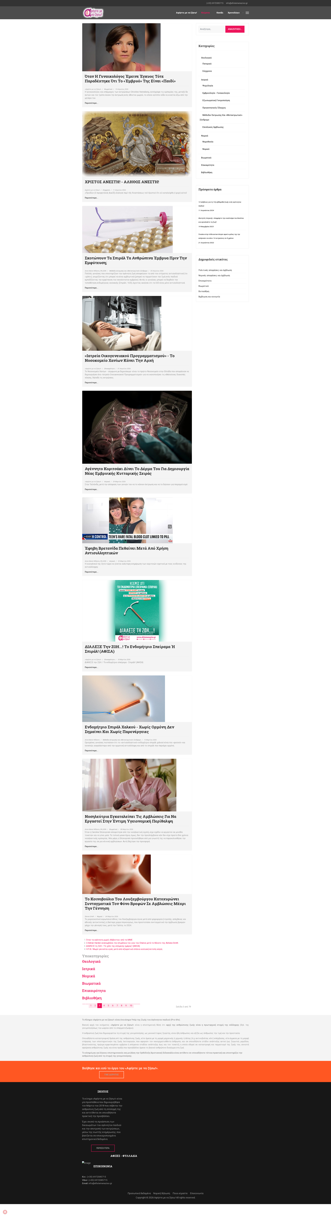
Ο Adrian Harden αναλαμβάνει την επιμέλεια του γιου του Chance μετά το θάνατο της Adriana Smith (132, 943)
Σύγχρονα (106, 190)
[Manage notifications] (5, 1212)
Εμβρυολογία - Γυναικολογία (216, 93)
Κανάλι (220, 12)
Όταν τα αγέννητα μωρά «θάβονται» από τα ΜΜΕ (109, 940)
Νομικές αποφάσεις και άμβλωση (214, 275)
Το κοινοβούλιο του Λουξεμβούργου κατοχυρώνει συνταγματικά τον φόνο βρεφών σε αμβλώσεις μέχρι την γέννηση (135, 903)
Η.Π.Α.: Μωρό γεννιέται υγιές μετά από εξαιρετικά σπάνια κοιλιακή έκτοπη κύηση (124, 949)
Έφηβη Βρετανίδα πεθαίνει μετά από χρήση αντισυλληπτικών (126, 550)
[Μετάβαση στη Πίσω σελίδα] (87, 1004)
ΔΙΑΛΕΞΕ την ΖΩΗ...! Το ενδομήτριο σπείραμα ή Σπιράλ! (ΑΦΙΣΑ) (130, 649)
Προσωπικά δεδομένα (139, 1193)
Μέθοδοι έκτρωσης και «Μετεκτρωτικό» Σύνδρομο (128, 271)
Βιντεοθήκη (203, 291)
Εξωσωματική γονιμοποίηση (216, 100)
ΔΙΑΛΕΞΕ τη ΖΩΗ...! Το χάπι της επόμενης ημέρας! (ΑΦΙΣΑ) (113, 946)
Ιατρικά (107, 482)
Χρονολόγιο (234, 12)
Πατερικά (206, 63)
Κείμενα (205, 12)
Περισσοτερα (103, 1148)
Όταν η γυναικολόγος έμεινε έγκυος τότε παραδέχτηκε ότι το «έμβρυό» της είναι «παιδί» (130, 78)
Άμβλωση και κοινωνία (209, 296)
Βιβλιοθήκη (92, 998)
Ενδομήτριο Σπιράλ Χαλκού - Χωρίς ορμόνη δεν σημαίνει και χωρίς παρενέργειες (129, 729)
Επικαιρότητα (109, 369)
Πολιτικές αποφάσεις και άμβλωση (215, 270)
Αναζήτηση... (235, 29)
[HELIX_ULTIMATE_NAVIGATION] (247, 12)
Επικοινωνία (196, 1193)
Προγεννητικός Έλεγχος (214, 108)
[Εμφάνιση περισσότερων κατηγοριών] (187, 961)
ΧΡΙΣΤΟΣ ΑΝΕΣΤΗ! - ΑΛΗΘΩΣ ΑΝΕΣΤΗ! (122, 181)
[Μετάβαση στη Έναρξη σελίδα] (83, 1004)
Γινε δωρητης (111, 1074)
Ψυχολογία (207, 85)
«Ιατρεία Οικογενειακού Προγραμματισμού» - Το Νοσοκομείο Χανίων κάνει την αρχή (130, 358)
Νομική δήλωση (161, 1193)
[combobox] (211, 29)
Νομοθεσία (207, 141)
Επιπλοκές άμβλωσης (213, 127)
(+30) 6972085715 (214, 3)
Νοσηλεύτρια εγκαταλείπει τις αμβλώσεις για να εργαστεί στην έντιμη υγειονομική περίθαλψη (130, 819)
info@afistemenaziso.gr (237, 3)
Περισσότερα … (91, 103)
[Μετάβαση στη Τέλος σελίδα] (138, 1004)
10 (131, 1005)
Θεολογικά (91, 961)
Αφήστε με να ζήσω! (186, 12)
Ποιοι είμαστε (180, 1193)
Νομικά (99, 916)
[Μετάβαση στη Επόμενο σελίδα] (135, 1004)
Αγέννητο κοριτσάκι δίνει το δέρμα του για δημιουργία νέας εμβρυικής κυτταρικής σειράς (137, 471)
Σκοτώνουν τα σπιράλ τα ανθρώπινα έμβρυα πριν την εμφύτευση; (136, 260)
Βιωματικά (108, 89)
